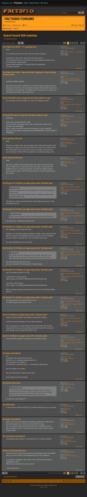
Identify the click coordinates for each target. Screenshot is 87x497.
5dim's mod (67, 356)
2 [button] (70, 43)
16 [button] (81, 43)
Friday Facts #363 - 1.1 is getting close (74, 52)
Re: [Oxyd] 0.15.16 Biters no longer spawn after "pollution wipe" (28, 183)
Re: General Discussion (12, 383)
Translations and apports (70, 441)
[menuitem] (16, 25)
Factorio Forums (19, 18)
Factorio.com (7, 3)
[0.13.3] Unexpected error (70, 455)
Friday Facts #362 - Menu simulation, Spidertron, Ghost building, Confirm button (71, 79)
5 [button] (77, 43)
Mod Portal (34, 3)
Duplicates (67, 454)
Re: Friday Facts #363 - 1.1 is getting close (19, 47)
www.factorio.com (10, 21)
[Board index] (19, 11)
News (66, 50)
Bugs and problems (69, 358)
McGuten (64, 46)
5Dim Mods (67, 409)
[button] (64, 43)
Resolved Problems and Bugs (72, 187)
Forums (18, 3)
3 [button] (72, 43)
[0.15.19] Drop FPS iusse (70, 162)
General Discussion (69, 388)
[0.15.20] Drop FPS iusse (70, 143)
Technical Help (68, 142)
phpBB (38, 485)
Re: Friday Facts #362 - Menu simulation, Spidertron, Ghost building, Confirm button (29, 73)
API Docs (44, 3)
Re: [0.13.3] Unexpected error (14, 451)
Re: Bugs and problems (12, 353)
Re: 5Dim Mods (9, 405)
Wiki (26, 3)
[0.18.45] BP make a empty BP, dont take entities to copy (71, 105)
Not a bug (67, 101)
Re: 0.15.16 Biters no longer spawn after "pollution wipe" (25, 315)
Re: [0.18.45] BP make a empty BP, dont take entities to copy (27, 98)
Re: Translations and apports (14, 436)
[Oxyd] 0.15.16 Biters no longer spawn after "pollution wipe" (72, 190)
